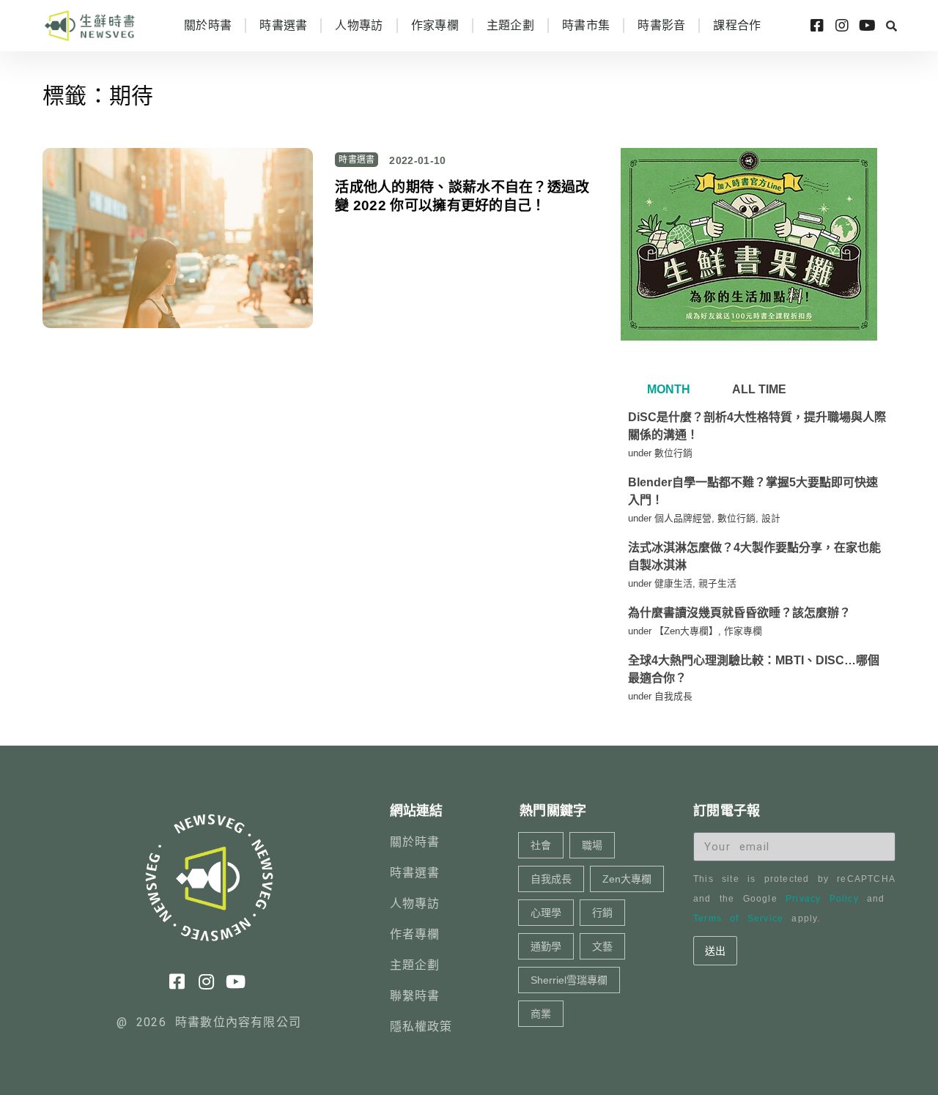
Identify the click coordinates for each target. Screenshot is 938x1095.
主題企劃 (510, 25)
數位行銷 (673, 453)
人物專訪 (359, 25)
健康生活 (673, 583)
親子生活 (717, 583)
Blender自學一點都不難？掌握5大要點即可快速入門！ (753, 491)
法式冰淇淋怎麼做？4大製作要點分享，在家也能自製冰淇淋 (754, 556)
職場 (592, 845)
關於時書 (208, 25)
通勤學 (546, 946)
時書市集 (586, 25)
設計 (770, 518)
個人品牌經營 (683, 518)
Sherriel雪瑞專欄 (569, 980)
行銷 (602, 912)
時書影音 (661, 25)
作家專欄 (435, 25)
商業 (541, 1014)
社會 (541, 845)
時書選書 (283, 25)
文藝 (602, 946)
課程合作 (737, 25)
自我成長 (673, 696)
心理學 (546, 912)
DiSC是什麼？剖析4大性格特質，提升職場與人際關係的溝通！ (757, 426)
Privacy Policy (822, 899)
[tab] (667, 389)
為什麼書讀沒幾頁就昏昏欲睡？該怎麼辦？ (739, 612)
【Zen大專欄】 (686, 631)
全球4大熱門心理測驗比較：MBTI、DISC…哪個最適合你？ (753, 669)
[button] (891, 26)
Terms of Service (738, 918)
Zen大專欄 (626, 879)
